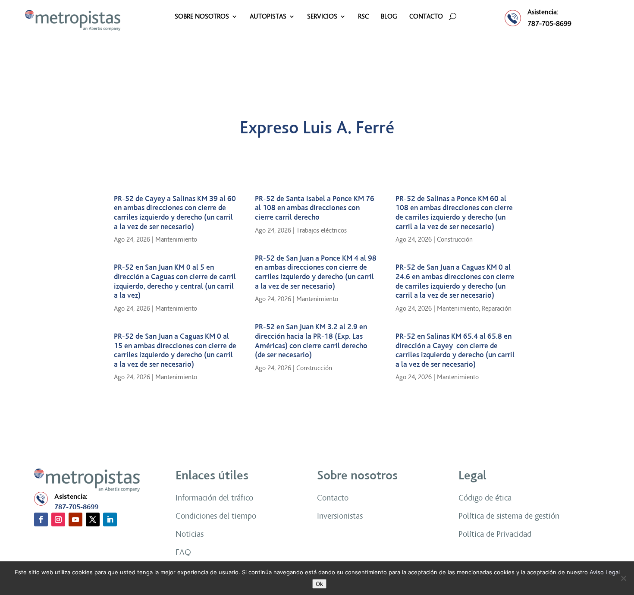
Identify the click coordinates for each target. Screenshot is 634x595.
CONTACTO (426, 16)
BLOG (389, 16)
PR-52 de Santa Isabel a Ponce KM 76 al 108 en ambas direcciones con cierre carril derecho (314, 208)
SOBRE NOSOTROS (202, 16)
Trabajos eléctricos (321, 230)
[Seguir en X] (93, 519)
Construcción (314, 368)
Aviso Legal (605, 572)
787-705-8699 (549, 23)
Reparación (497, 308)
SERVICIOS (322, 16)
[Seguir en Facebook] (41, 519)
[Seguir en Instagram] (58, 519)
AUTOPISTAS (268, 16)
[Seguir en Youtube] (75, 519)
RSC (363, 16)
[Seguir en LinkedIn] (110, 519)
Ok (319, 583)
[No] (623, 578)
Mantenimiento (176, 239)
